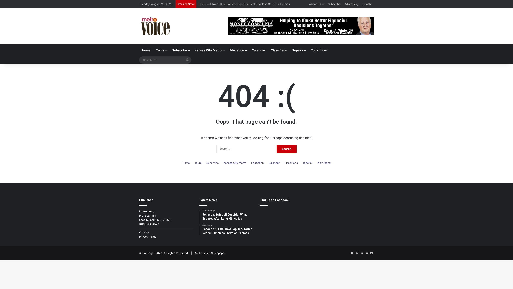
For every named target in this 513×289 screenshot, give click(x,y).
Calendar (258, 50)
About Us (315, 4)
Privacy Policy (147, 236)
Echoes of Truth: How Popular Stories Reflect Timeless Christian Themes (244, 4)
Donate (367, 4)
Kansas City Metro (208, 50)
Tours (160, 50)
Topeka (297, 50)
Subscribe (334, 4)
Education (236, 50)
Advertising (351, 4)
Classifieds (279, 50)
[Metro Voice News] (155, 26)
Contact (144, 232)
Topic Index (319, 50)
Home (146, 50)
